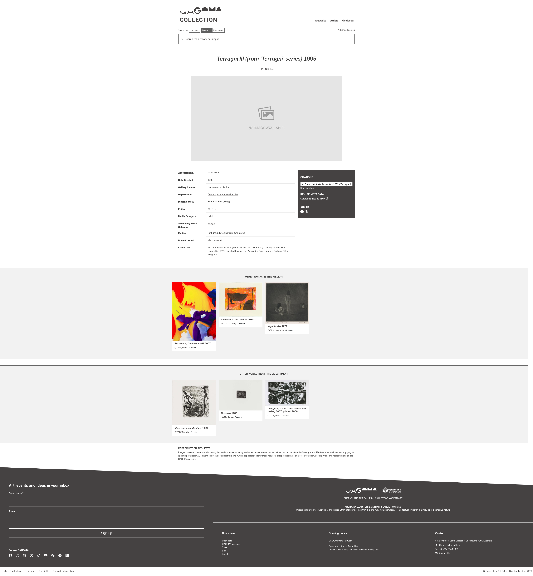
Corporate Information (63, 570)
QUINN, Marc (180, 347)
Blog (224, 550)
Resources (218, 30)
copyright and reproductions (332, 455)
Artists (334, 20)
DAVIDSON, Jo (181, 432)
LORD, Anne (227, 417)
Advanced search (346, 29)
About (225, 553)
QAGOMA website (231, 543)
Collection (198, 19)
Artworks (320, 20)
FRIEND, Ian (266, 69)
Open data (227, 540)
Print (210, 216)
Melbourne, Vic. (216, 240)
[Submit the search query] (180, 39)
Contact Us (444, 553)
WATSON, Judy (228, 323)
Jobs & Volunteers (13, 570)
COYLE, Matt (273, 415)
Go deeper (348, 20)
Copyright (43, 570)
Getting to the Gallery (449, 544)
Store (224, 547)
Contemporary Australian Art (223, 194)
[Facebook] (302, 211)
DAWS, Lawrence (275, 330)
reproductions (286, 455)
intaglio (211, 223)
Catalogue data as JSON (312, 198)
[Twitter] (307, 211)
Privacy (30, 570)
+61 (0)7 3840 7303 (448, 549)
